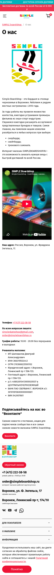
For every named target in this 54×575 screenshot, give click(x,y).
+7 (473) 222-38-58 (22, 322)
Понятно (17, 569)
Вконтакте (10, 436)
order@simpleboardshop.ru (17, 335)
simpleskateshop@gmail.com (17, 332)
